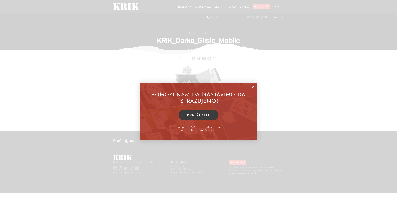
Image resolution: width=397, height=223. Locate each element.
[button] (253, 87)
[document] (198, 111)
